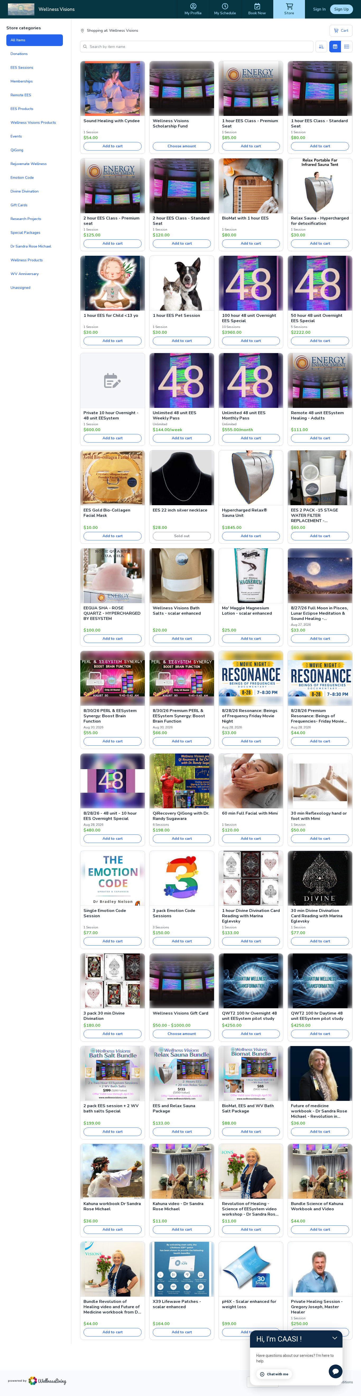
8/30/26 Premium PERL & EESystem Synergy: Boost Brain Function (179, 716)
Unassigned (20, 287)
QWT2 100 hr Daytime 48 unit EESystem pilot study (317, 1016)
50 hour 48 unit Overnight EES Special (317, 318)
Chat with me (277, 1374)
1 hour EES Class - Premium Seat (250, 123)
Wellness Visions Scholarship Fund (171, 123)
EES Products (22, 108)
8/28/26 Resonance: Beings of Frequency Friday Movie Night (249, 716)
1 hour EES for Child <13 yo (111, 315)
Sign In (319, 9)
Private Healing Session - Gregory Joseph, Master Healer (317, 1307)
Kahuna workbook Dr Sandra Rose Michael (112, 1206)
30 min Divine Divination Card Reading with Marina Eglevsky (317, 916)
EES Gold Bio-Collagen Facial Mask (107, 513)
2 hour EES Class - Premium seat (112, 221)
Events (16, 136)
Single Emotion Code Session (105, 913)
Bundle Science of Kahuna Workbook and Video (317, 1206)
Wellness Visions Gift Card (180, 1013)
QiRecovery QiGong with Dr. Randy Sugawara (181, 816)
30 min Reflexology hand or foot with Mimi (319, 816)
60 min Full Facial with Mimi (250, 813)
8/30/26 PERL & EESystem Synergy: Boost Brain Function (110, 716)
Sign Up (341, 9)
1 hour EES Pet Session (176, 315)
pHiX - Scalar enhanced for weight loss (249, 1304)
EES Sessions (22, 67)
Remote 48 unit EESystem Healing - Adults (317, 415)
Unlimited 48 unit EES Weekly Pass (174, 415)
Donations (19, 53)
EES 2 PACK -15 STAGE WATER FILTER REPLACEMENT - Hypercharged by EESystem (319, 515)
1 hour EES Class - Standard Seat (319, 123)
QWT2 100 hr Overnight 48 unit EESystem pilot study (249, 1016)
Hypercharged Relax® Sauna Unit (244, 513)
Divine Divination (25, 191)
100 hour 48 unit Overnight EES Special (249, 318)
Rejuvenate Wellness (29, 163)
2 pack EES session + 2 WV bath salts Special (111, 1108)
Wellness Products (27, 260)
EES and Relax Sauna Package (174, 1108)
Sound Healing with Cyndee (112, 121)
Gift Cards (19, 205)
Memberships (22, 81)
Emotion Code (22, 177)
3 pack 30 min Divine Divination (104, 1016)
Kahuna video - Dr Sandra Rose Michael (178, 1206)
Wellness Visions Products (33, 122)
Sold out (181, 536)
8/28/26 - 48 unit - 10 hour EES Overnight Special (110, 816)
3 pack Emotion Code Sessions (174, 913)
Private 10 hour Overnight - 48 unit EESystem (111, 415)
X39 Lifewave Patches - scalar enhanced (177, 1304)
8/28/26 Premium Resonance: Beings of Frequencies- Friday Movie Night (317, 716)
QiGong (17, 150)
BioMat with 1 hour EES (245, 218)
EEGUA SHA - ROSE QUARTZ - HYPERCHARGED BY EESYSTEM (112, 613)
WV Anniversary (25, 273)
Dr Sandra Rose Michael (31, 246)
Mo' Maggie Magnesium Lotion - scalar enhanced (247, 610)
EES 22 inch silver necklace (180, 510)
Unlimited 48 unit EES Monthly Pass (244, 415)
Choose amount (182, 146)
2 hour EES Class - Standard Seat (181, 221)
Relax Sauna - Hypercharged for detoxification (320, 221)
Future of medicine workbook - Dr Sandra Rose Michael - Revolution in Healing (319, 1111)
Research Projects (26, 218)
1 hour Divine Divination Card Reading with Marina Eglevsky (251, 916)
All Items (18, 40)
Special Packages (25, 232)
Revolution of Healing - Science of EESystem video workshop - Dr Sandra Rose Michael (250, 1209)
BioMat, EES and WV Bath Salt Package (248, 1108)
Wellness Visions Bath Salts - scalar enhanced (177, 610)
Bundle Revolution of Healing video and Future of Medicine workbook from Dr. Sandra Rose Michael (112, 1307)
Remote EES (21, 95)
